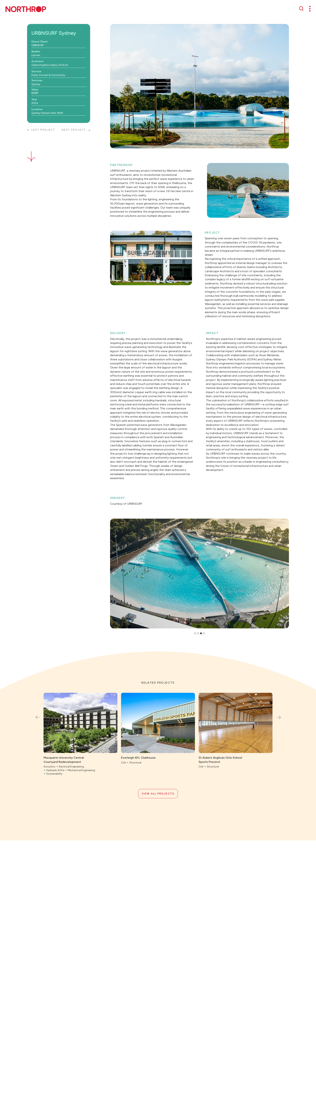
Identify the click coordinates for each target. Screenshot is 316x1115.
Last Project (43, 130)
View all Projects (158, 793)
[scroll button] (31, 152)
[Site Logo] (25, 9)
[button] (114, 573)
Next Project (74, 130)
